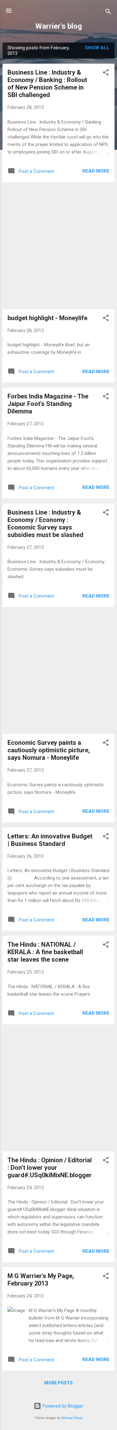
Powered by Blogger (62, 1406)
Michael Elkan (72, 1418)
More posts (58, 1382)
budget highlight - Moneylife (47, 318)
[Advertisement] (58, 245)
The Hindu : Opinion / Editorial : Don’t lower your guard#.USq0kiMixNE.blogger (49, 1167)
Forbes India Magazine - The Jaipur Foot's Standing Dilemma (47, 404)
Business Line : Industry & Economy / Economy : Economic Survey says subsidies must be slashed (45, 524)
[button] (106, 73)
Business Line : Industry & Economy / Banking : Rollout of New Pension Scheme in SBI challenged (47, 84)
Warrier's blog (58, 26)
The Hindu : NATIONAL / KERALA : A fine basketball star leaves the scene (45, 952)
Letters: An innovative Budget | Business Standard (49, 839)
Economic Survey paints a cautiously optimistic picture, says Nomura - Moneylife (48, 750)
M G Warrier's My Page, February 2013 (40, 1279)
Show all (97, 48)
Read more (96, 171)
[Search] (108, 12)
